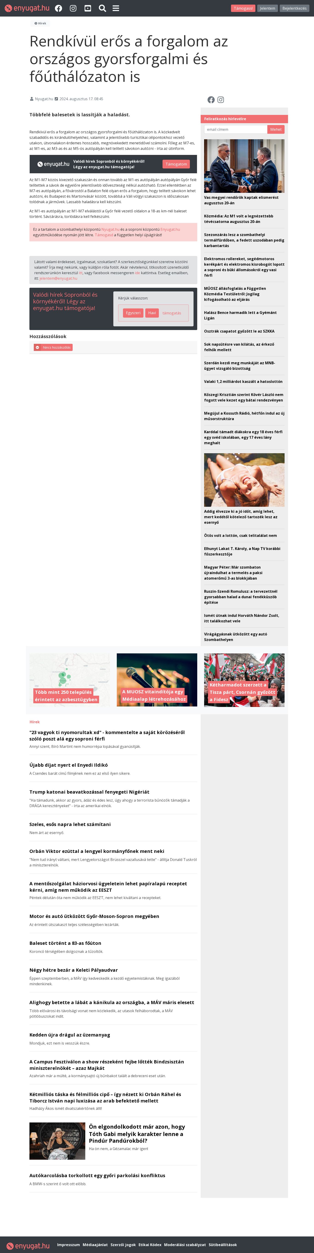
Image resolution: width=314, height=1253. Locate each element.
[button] (116, 8)
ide (137, 272)
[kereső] (102, 8)
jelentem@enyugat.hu (58, 278)
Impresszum (69, 1244)
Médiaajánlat (96, 1244)
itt (81, 272)
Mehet (276, 129)
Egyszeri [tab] (133, 312)
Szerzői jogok (124, 1244)
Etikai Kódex (150, 1244)
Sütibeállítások (223, 1244)
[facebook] (59, 8)
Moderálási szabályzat (185, 1244)
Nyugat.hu (110, 229)
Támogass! (243, 8)
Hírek (41, 23)
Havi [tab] (152, 312)
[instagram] (74, 8)
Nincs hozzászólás (57, 347)
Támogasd (104, 234)
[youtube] (88, 8)
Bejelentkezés (295, 8)
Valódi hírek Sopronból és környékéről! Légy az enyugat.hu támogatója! (65, 301)
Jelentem (267, 8)
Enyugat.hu (170, 229)
